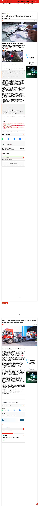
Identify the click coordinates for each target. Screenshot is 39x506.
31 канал (4, 144)
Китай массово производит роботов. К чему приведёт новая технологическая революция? (11, 397)
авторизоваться (8, 155)
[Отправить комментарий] (23, 157)
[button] (34, 3)
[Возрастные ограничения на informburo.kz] (32, 1)
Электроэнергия (13, 415)
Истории (11, 1)
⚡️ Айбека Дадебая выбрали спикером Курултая (31, 63)
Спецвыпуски (23, 1)
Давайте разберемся (14, 1)
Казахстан (4, 415)
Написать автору (35, 20)
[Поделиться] (37, 504)
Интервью (18, 1)
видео (8, 13)
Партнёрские (27, 1)
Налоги (8, 144)
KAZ (36, 1)
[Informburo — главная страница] (5, 1)
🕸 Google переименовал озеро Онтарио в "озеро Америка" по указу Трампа (32, 58)
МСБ (11, 144)
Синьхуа (21, 355)
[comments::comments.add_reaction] (3, 440)
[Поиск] (33, 1)
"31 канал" (7, 48)
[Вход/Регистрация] (35, 1)
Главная (3, 5)
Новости (7, 1)
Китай (8, 415)
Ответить (4, 438)
